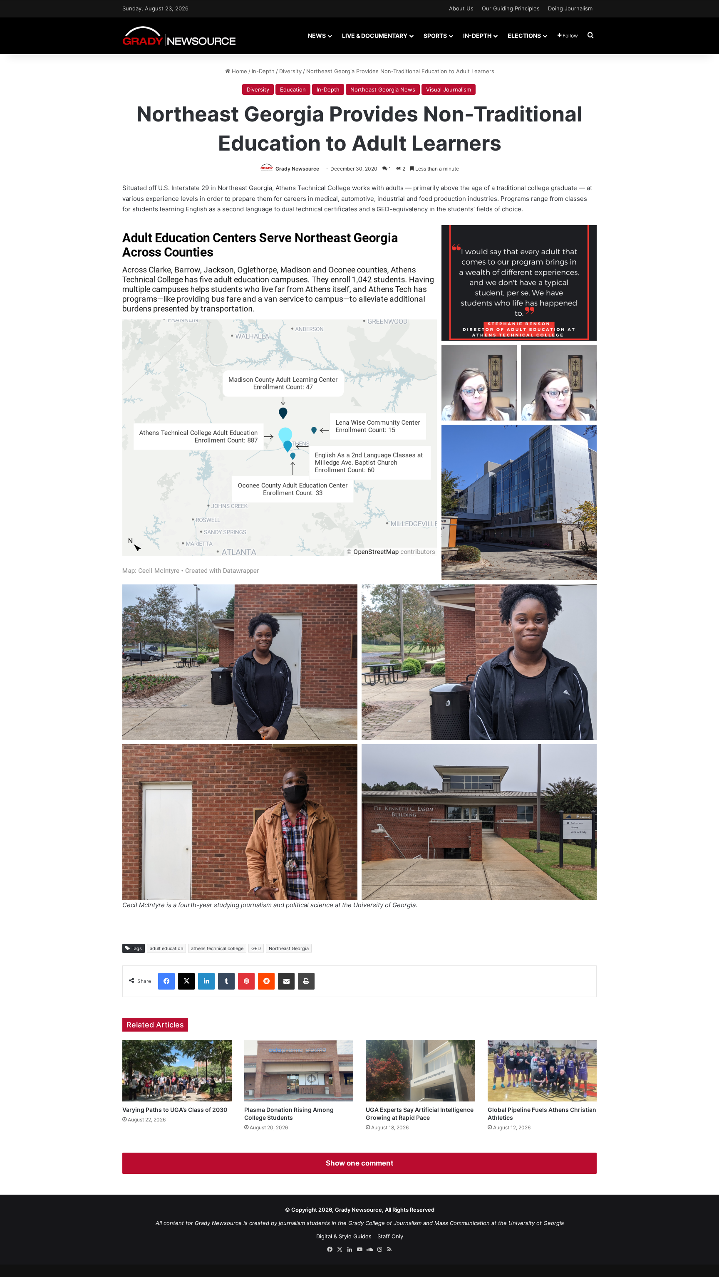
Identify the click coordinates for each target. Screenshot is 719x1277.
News (317, 35)
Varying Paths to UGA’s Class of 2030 (174, 1109)
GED (256, 948)
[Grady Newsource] (179, 35)
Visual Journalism (448, 89)
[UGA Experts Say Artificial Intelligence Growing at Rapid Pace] (420, 1070)
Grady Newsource (297, 169)
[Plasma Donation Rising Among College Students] (299, 1070)
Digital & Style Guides (344, 1236)
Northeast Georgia (289, 948)
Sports (435, 35)
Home (238, 71)
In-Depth (477, 35)
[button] (279, 402)
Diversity (290, 71)
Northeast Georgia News (382, 89)
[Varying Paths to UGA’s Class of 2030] (177, 1070)
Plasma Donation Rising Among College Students (289, 1113)
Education (293, 89)
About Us (461, 8)
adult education (166, 948)
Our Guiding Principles (511, 8)
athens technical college (217, 948)
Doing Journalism (570, 8)
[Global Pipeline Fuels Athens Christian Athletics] (542, 1070)
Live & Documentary (374, 35)
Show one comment (360, 1163)
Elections (524, 35)
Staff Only (390, 1236)
